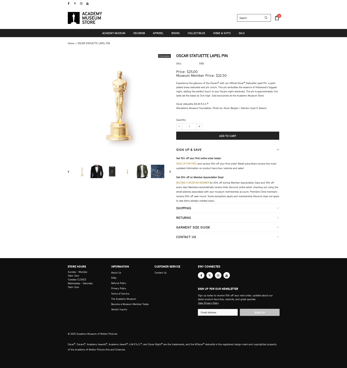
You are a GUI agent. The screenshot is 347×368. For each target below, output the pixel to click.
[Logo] (85, 18)
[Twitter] (76, 3)
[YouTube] (88, 3)
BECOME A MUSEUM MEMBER (192, 182)
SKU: (179, 63)
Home (71, 43)
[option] (119, 105)
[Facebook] (70, 3)
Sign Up (259, 312)
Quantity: (181, 119)
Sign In (275, 3)
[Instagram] (82, 3)
